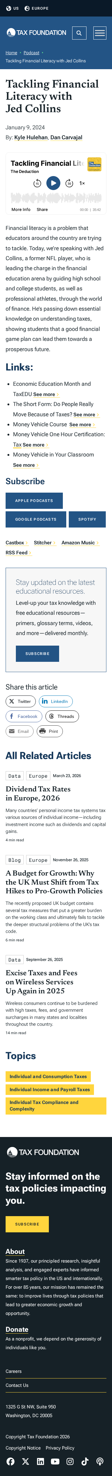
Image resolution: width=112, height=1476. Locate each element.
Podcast (31, 52)
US (16, 8)
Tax (17, 444)
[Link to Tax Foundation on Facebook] (11, 1461)
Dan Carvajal (66, 137)
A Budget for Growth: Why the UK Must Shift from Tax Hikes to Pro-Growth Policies (54, 883)
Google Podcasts (36, 519)
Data (14, 775)
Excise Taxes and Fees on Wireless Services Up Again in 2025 (41, 982)
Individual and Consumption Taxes (48, 1076)
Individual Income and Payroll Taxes (50, 1089)
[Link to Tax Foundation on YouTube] (55, 1461)
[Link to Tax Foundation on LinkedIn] (40, 1461)
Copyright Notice (23, 1448)
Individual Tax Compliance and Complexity (44, 1106)
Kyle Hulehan (31, 137)
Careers (13, 1371)
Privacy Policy (60, 1448)
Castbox (15, 543)
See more (44, 394)
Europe (40, 8)
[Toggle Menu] (100, 33)
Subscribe (37, 654)
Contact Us (17, 1385)
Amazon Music (78, 543)
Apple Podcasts (34, 501)
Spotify (87, 519)
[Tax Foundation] (36, 33)
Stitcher (43, 543)
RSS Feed (16, 553)
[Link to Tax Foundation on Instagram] (70, 1461)
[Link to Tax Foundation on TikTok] (85, 1461)
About (15, 1251)
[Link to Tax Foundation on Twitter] (25, 1461)
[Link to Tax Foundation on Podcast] (100, 1461)
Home (11, 52)
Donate (17, 1329)
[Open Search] (79, 33)
